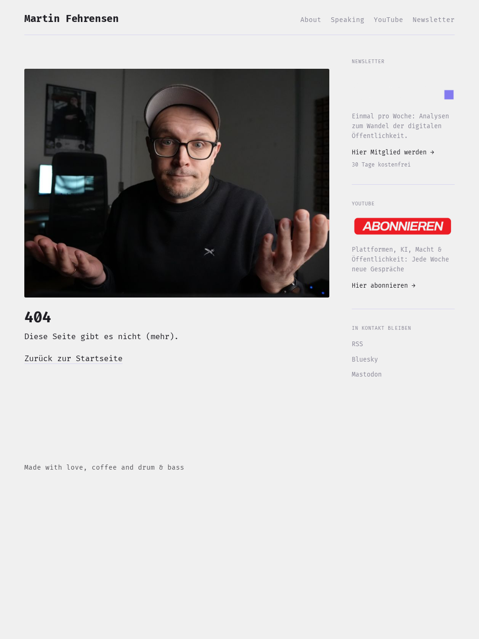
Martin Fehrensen (71, 19)
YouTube (388, 20)
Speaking (347, 20)
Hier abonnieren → (383, 286)
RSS (357, 344)
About (310, 20)
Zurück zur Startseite (73, 358)
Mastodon (367, 374)
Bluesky (365, 359)
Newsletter (434, 20)
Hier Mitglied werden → (393, 152)
